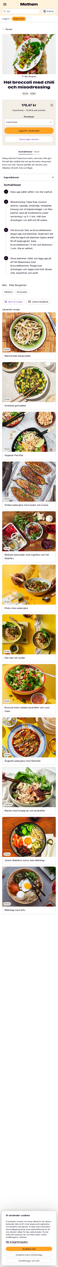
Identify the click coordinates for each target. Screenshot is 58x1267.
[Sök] (4, 11)
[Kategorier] (5, 4)
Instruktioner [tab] (25, 151)
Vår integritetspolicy (17, 1242)
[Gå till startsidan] (29, 4)
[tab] (37, 152)
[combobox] (23, 11)
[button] (30, 195)
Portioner (29, 116)
